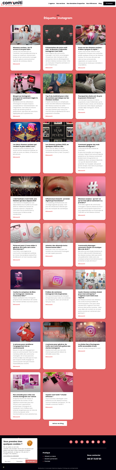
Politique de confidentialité (70, 468)
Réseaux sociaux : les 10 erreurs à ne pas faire (22, 48)
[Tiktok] (98, 441)
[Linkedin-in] (87, 441)
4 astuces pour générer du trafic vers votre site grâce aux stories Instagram (58, 346)
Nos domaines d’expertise (76, 3)
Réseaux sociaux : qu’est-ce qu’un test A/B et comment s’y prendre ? (90, 201)
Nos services (60, 3)
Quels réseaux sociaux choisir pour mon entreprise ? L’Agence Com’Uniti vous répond (90, 295)
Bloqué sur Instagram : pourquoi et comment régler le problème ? (25, 98)
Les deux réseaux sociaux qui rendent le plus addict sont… (25, 145)
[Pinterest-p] (104, 441)
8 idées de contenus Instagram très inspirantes (56, 293)
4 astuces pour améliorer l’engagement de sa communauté (23, 346)
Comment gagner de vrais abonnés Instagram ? (88, 145)
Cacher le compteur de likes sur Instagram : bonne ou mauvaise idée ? (24, 294)
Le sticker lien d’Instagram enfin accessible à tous (89, 345)
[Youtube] (93, 441)
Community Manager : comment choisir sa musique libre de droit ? (89, 247)
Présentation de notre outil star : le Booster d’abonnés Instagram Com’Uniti (56, 49)
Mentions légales (57, 468)
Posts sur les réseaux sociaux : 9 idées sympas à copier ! (90, 48)
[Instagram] (81, 441)
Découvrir (16, 64)
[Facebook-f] (70, 441)
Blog (100, 3)
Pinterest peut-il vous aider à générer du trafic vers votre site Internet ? (25, 247)
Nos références (91, 3)
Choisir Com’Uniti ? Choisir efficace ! (56, 396)
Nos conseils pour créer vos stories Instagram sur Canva (24, 396)
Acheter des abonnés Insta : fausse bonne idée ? (57, 246)
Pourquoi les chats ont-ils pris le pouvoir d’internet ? (90, 97)
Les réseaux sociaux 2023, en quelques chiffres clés (57, 145)
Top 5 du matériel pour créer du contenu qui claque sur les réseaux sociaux (57, 98)
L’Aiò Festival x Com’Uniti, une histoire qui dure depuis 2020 (25, 200)
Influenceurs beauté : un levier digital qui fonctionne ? (58, 200)
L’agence (51, 3)
